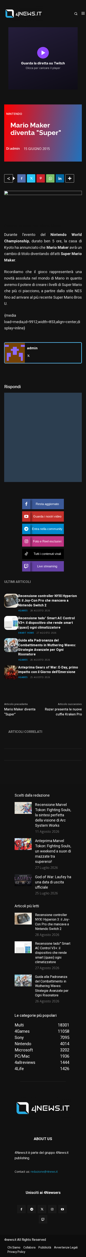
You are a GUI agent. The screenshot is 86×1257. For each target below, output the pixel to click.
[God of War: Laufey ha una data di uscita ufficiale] (23, 880)
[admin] (15, 353)
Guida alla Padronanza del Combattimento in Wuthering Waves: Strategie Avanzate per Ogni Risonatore (47, 647)
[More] (69, 178)
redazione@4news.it (44, 1172)
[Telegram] (32, 1209)
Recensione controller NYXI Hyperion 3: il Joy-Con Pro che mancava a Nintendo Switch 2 (47, 601)
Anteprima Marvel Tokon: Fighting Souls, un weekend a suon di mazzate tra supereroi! (53, 851)
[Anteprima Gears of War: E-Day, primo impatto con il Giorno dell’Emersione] (11, 672)
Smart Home (26, 632)
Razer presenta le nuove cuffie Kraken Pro (63, 712)
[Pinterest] (41, 178)
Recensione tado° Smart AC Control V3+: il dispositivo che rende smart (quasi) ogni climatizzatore (46, 623)
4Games (23, 610)
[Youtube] (62, 1209)
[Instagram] (52, 1209)
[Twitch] (43, 1219)
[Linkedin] (60, 178)
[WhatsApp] (50, 178)
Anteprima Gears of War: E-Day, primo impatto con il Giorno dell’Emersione (48, 669)
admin (15, 148)
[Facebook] (21, 178)
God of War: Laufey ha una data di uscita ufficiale (53, 882)
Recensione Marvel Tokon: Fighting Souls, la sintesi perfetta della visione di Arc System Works (53, 815)
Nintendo (14, 113)
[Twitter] (31, 178)
